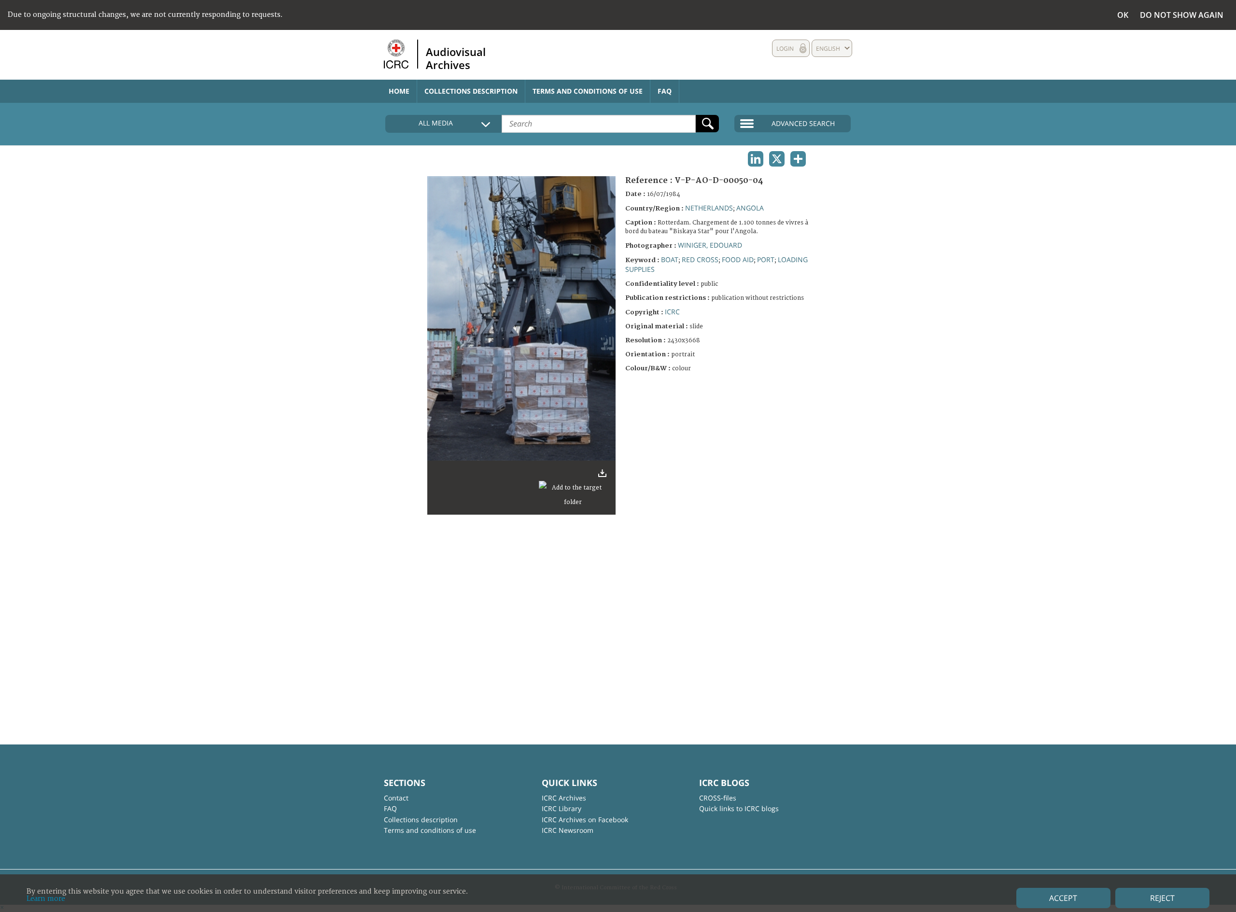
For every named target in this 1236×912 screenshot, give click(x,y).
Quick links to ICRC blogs (739, 808)
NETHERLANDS (709, 207)
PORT (765, 259)
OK (1122, 15)
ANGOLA (750, 207)
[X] (777, 159)
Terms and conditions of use (588, 91)
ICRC (672, 311)
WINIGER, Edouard (710, 245)
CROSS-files (717, 797)
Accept (1063, 898)
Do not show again (1181, 15)
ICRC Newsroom (567, 830)
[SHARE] (798, 159)
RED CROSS (700, 259)
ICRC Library (561, 808)
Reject (1162, 898)
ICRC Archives (564, 797)
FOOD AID (738, 259)
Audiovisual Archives (456, 57)
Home (399, 91)
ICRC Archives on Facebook (585, 819)
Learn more (46, 899)
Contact (396, 797)
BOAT (669, 259)
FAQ (665, 91)
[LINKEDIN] (755, 159)
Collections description (471, 91)
